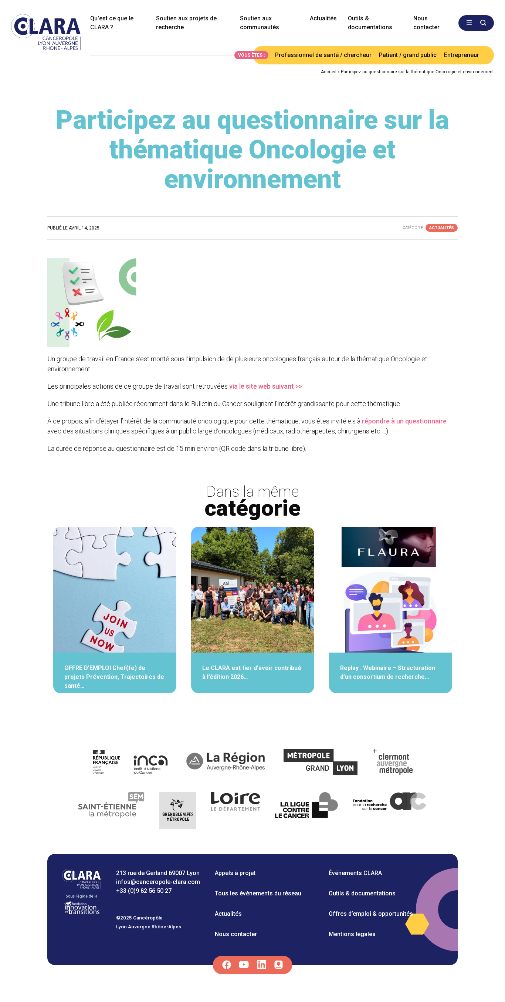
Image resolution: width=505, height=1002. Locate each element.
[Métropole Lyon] (321, 763)
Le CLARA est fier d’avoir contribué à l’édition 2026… (251, 672)
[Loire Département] (235, 812)
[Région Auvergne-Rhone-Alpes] (226, 763)
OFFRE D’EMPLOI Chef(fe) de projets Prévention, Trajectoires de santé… (114, 676)
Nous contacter (426, 23)
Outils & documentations (370, 23)
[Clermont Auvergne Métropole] (393, 763)
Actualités (323, 18)
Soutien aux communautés (259, 23)
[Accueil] (81, 886)
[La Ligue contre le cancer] (306, 812)
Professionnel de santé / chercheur (323, 54)
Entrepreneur (461, 54)
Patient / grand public (408, 54)
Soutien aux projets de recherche (186, 23)
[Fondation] (81, 913)
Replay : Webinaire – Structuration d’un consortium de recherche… (387, 672)
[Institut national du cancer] (130, 763)
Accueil (328, 71)
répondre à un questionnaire (404, 421)
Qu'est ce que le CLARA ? (111, 23)
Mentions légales (352, 934)
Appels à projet (235, 873)
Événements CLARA (355, 873)
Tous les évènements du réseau (258, 893)
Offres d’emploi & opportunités (371, 913)
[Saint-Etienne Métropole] (111, 812)
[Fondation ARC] (390, 812)
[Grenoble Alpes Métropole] (177, 812)
